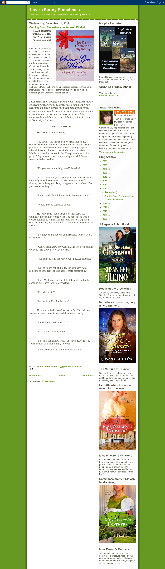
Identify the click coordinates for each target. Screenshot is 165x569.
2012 (105, 203)
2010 (105, 211)
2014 (105, 184)
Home (62, 375)
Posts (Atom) (48, 381)
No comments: (75, 366)
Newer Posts (35, 375)
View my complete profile (112, 152)
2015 (105, 180)
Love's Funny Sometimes (55, 9)
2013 (105, 188)
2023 (105, 165)
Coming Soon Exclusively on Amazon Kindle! (57, 27)
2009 (105, 215)
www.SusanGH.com (109, 95)
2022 (105, 169)
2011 (105, 207)
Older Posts (88, 375)
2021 (105, 173)
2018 (105, 177)
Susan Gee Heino (126, 112)
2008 (105, 219)
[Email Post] (61, 369)
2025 (105, 161)
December (110, 192)
